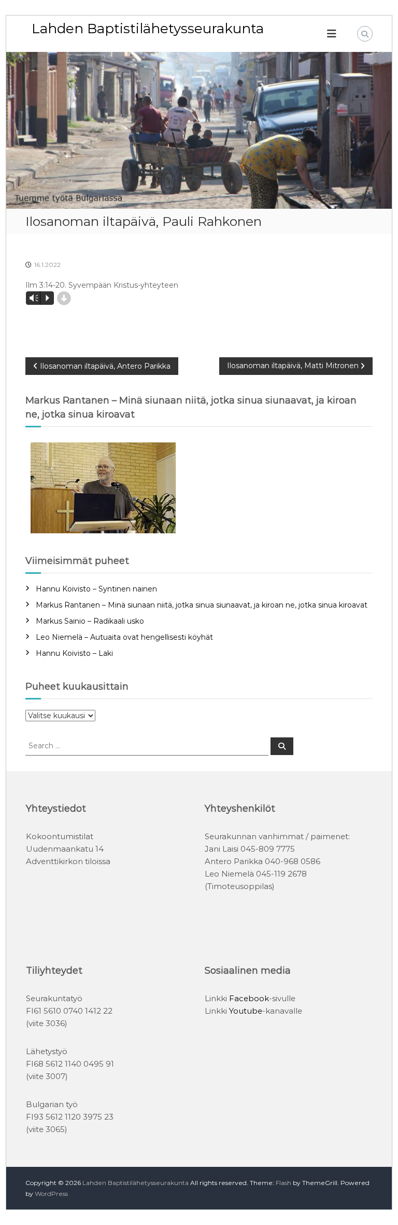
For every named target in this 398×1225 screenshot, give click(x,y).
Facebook (249, 998)
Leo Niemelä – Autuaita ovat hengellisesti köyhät (124, 637)
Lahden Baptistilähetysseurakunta (148, 28)
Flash (283, 1183)
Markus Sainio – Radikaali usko (90, 621)
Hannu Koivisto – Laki (74, 653)
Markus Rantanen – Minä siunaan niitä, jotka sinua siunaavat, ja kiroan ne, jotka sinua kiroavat (201, 605)
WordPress (51, 1193)
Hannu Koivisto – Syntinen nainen (96, 589)
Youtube (245, 1011)
